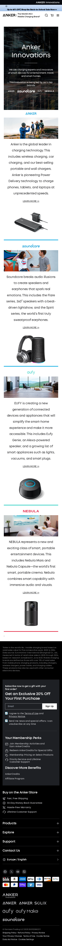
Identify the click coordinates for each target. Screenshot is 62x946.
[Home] (22, 15)
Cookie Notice (42, 936)
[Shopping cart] (52, 15)
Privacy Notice (17, 716)
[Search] (46, 15)
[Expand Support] (57, 841)
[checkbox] (6, 713)
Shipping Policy (9, 932)
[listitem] (5, 871)
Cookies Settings (26, 939)
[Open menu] (57, 15)
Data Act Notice (10, 939)
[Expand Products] (57, 823)
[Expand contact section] (57, 850)
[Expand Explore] (57, 832)
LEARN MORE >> (31, 201)
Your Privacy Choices (12, 936)
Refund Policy (24, 932)
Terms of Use (31, 713)
